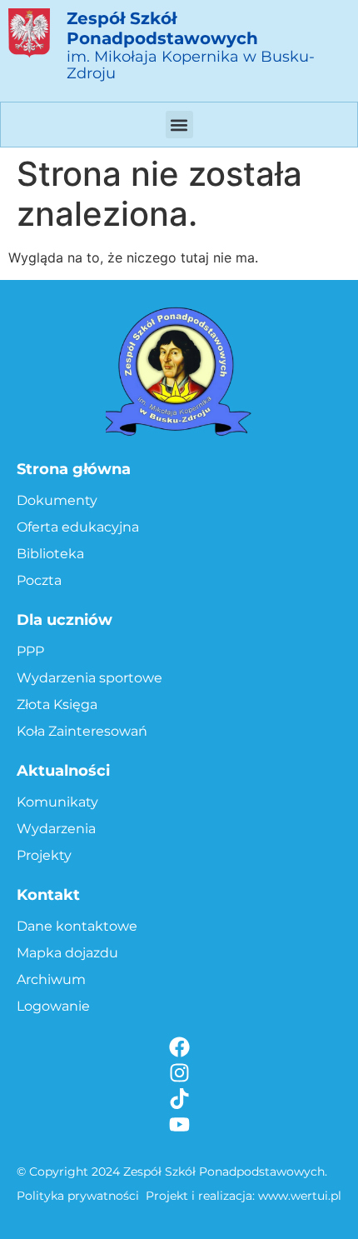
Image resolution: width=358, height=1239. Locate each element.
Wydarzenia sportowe (89, 678)
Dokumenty (57, 500)
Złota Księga (57, 704)
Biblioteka (50, 554)
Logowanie (53, 1006)
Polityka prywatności (78, 1195)
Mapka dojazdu (67, 953)
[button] (179, 124)
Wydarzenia (56, 829)
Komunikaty (57, 802)
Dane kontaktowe (77, 926)
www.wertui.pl (299, 1195)
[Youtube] (179, 1124)
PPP (30, 651)
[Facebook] (179, 1047)
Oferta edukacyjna (78, 527)
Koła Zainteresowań (82, 731)
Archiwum (51, 979)
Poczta (39, 580)
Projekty (44, 855)
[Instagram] (179, 1072)
